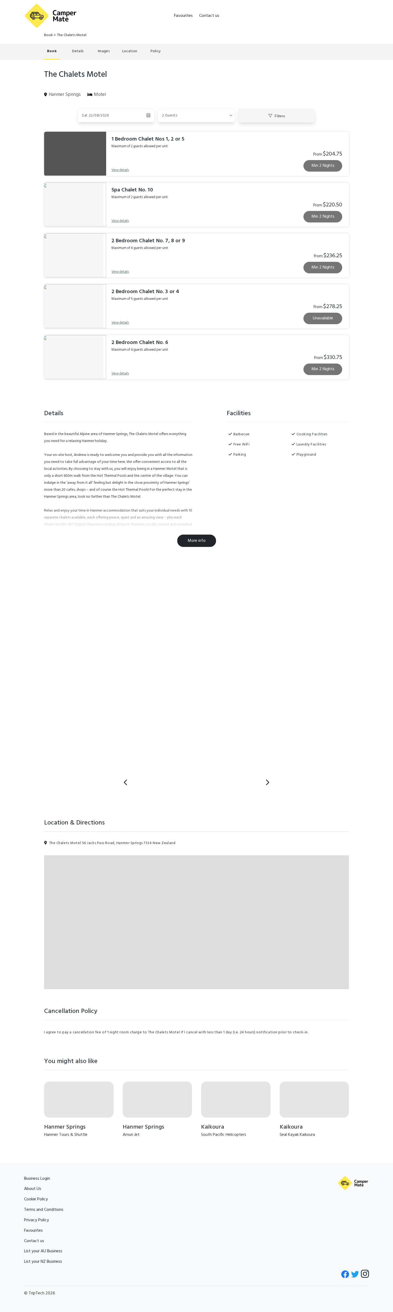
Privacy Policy (36, 1220)
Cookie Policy (36, 1199)
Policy (156, 51)
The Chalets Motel (71, 35)
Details (78, 51)
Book (48, 35)
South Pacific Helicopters (223, 1134)
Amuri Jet (131, 1134)
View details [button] (120, 170)
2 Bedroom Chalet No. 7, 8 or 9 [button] (148, 241)
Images (104, 51)
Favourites (183, 15)
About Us (32, 1188)
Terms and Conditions (43, 1209)
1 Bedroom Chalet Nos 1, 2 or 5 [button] (147, 139)
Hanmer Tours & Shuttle (65, 1134)
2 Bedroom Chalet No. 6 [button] (139, 342)
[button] (196, 115)
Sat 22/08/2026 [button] (95, 115)
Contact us (209, 15)
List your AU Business (43, 1251)
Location (129, 51)
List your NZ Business (43, 1261)
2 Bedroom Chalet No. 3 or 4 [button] (145, 292)
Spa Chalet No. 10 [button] (132, 190)
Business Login (37, 1178)
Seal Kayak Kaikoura (297, 1134)
